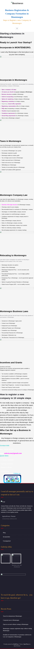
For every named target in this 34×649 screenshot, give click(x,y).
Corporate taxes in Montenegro (11, 620)
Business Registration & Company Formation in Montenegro (17, 13)
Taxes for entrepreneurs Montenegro (12, 616)
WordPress (16, 644)
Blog (4, 532)
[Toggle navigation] (17, 28)
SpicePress (26, 644)
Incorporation (6, 536)
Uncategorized (7, 541)
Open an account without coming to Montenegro (15, 624)
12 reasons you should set (17, 92)
